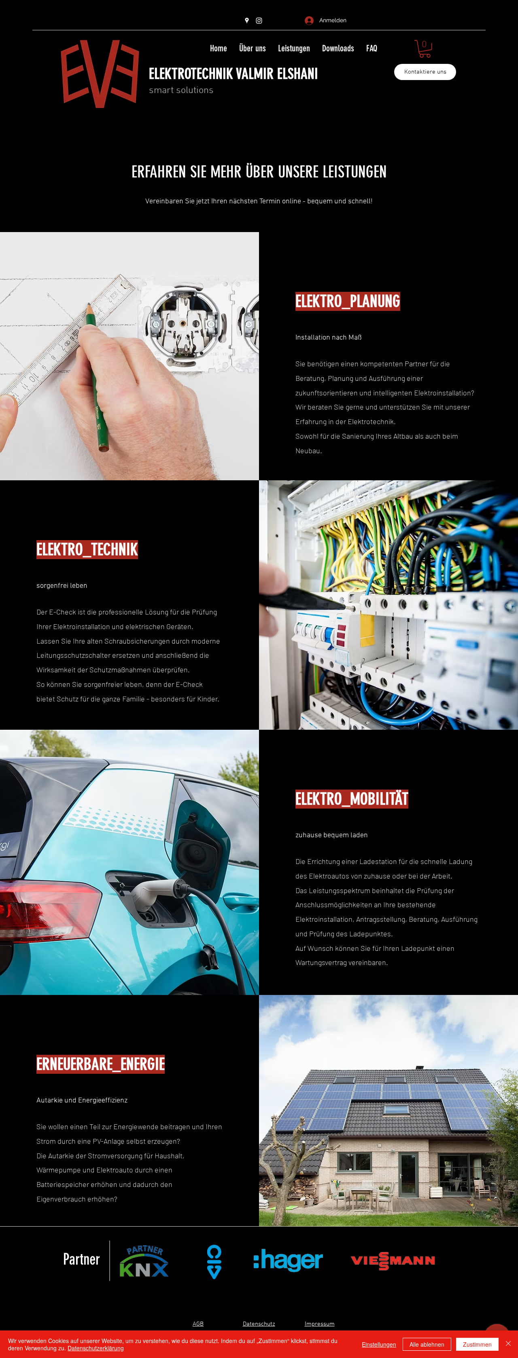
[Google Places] (247, 21)
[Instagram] (259, 21)
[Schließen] (508, 1344)
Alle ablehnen (427, 1344)
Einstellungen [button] (379, 1344)
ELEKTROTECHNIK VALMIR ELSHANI (233, 73)
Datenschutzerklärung (96, 1348)
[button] (424, 49)
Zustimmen (477, 1344)
